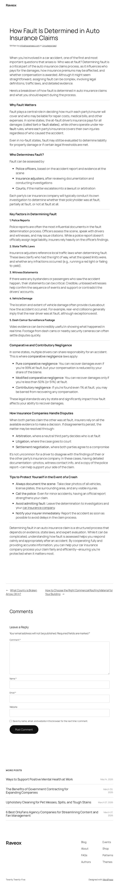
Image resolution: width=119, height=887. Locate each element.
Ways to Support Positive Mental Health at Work (39, 779)
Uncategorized (49, 45)
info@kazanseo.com (30, 45)
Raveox (11, 5)
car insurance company (39, 508)
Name (13, 678)
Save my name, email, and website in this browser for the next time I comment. (50, 721)
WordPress (108, 879)
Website (13, 706)
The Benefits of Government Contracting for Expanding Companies (37, 790)
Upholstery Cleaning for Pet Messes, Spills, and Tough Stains (48, 802)
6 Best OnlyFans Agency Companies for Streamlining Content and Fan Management (52, 813)
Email (13, 692)
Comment (15, 639)
